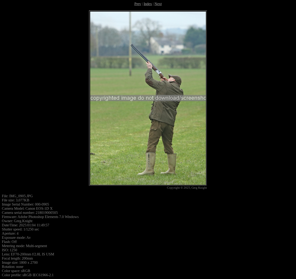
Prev (137, 4)
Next (158, 4)
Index (148, 4)
